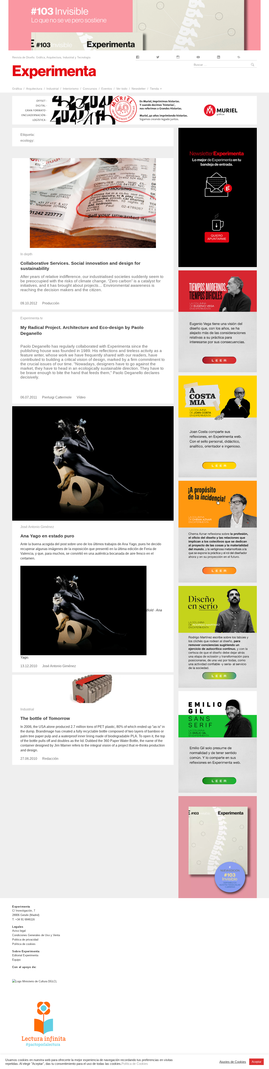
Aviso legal (19, 930)
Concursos (90, 88)
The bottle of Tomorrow (45, 718)
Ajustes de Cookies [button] (232, 1062)
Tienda (154, 88)
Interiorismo (71, 88)
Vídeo (81, 397)
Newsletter (139, 88)
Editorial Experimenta (25, 955)
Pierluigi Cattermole (57, 397)
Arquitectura (34, 88)
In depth (26, 254)
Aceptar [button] (256, 1061)
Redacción (50, 758)
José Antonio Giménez (37, 527)
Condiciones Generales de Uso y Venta (36, 935)
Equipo (16, 959)
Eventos (106, 88)
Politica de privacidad (25, 939)
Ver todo (121, 88)
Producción (50, 303)
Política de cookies (24, 944)
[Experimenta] (54, 71)
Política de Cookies (134, 1063)
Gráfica (17, 88)
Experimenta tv (31, 318)
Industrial (52, 88)
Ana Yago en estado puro (47, 535)
